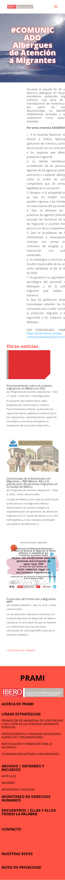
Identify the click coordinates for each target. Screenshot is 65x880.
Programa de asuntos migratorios (30, 391)
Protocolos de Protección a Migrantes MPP (31, 600)
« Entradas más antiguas (21, 650)
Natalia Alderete (20, 605)
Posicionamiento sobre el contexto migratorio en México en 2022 (29, 387)
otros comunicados (29, 494)
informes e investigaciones (34, 396)
